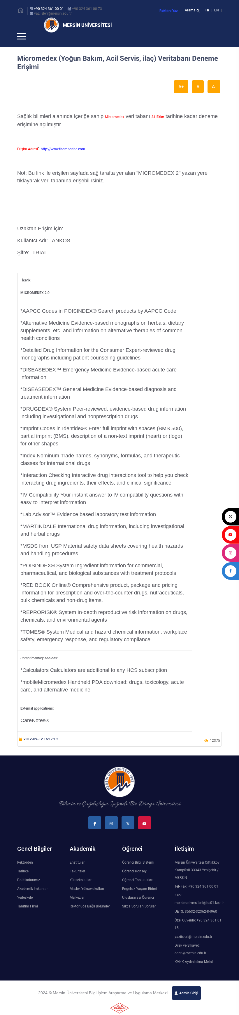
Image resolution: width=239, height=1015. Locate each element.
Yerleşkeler (25, 907)
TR (207, 10)
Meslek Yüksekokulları (87, 898)
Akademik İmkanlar (32, 898)
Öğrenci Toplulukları (137, 890)
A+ (181, 96)
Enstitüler (77, 872)
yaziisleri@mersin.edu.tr (53, 13)
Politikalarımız (28, 890)
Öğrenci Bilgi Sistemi (138, 872)
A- (214, 96)
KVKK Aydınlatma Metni (194, 971)
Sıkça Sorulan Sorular (139, 916)
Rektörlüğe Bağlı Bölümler (90, 916)
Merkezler (77, 907)
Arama (192, 10)
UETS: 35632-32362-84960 (196, 921)
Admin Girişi (188, 1003)
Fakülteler (77, 881)
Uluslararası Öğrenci (138, 907)
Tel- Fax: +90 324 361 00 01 (196, 896)
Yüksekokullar (81, 890)
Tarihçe (23, 881)
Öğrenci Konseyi (134, 881)
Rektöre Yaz (168, 11)
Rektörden (25, 872)
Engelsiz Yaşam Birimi (139, 898)
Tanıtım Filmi (27, 916)
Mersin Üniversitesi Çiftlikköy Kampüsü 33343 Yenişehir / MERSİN (197, 879)
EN (217, 10)
